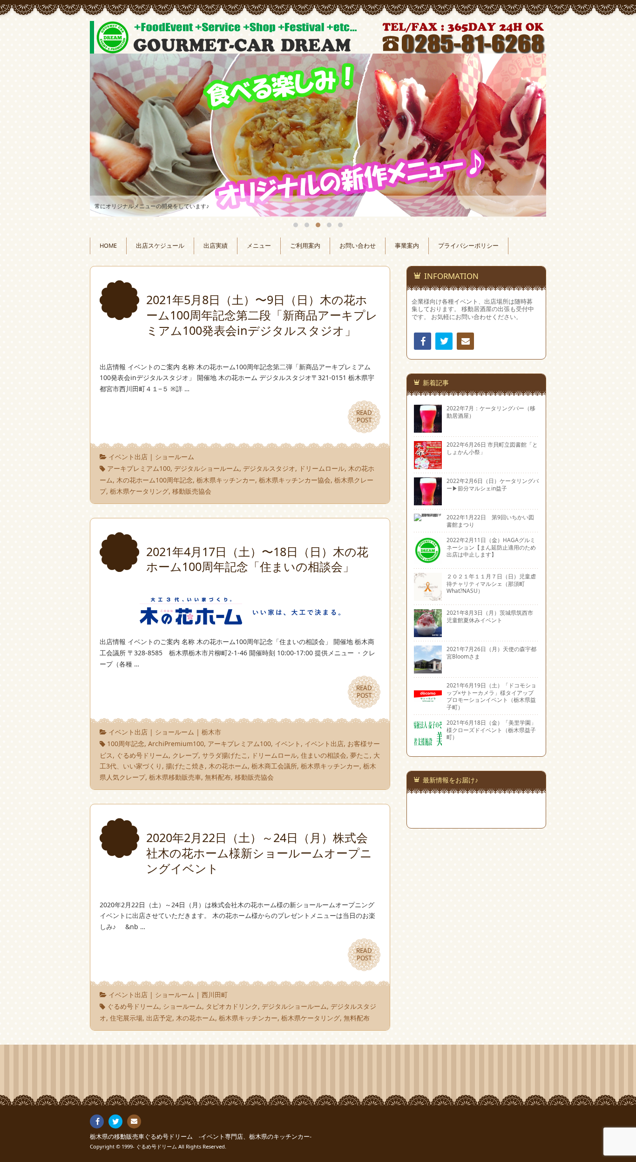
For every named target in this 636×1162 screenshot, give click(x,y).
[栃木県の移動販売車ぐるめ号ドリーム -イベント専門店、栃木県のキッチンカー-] (318, 37)
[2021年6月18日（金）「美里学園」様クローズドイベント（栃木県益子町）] (428, 743)
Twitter (444, 341)
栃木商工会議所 (274, 765)
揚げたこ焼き (185, 765)
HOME (108, 246)
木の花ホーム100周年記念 (154, 480)
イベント (288, 743)
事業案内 (407, 246)
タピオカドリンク (232, 1006)
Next (528, 135)
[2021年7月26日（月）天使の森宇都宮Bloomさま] (428, 669)
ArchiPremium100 (176, 743)
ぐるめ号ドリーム (142, 755)
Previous (107, 135)
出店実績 (215, 246)
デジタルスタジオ (269, 468)
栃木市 (211, 731)
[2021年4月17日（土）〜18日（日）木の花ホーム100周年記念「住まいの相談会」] (240, 619)
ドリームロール (322, 468)
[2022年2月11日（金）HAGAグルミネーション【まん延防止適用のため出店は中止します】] (428, 560)
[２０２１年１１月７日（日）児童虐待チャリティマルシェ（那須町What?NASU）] (428, 597)
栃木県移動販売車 (175, 777)
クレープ (185, 755)
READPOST (364, 416)
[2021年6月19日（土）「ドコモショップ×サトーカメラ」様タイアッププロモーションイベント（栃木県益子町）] (428, 706)
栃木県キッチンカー (225, 480)
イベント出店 (128, 456)
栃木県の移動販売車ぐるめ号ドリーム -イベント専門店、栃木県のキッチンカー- (200, 1137)
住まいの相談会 (323, 755)
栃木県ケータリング (139, 491)
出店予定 (159, 1017)
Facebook (422, 341)
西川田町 (215, 994)
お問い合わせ (357, 246)
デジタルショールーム (206, 468)
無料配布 (218, 777)
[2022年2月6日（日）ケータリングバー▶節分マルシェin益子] (428, 501)
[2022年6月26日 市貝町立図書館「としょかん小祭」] (428, 465)
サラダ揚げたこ (225, 755)
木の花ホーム (228, 765)
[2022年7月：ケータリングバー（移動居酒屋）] (428, 429)
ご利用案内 (305, 246)
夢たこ (360, 755)
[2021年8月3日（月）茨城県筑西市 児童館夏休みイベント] (428, 633)
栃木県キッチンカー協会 (295, 480)
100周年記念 (125, 743)
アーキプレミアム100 (138, 468)
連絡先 (465, 341)
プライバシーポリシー (468, 246)
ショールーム (174, 456)
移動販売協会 (191, 491)
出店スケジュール (160, 246)
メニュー (259, 246)
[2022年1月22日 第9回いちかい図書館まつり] (428, 517)
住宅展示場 (126, 1017)
